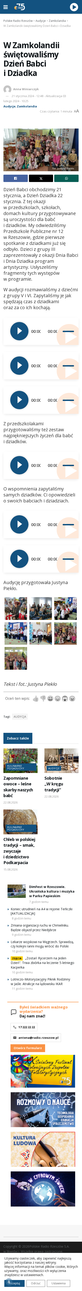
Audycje (9, 106)
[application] (41, 331)
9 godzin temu (21, 935)
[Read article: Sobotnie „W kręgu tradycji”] (61, 760)
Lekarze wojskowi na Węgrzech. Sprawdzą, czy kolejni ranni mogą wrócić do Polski (42, 944)
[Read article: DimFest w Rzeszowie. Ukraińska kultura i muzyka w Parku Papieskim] (17, 891)
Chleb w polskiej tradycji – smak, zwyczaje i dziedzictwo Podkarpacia (19, 851)
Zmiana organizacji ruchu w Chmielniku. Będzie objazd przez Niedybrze (40, 927)
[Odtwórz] (19, 331)
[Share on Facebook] (15, 178)
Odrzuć (36, 1283)
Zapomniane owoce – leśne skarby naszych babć (18, 786)
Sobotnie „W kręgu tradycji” (53, 784)
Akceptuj (14, 1283)
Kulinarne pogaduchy (15, 767)
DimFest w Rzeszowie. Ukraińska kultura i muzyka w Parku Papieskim (51, 891)
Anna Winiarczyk (26, 89)
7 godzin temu (39, 902)
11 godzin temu (22, 988)
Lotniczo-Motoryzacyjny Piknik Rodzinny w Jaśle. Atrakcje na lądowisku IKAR (40, 981)
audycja (20, 717)
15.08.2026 (10, 869)
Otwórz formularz (28, 1048)
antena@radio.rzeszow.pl (38, 1038)
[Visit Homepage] (19, 6)
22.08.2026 (10, 802)
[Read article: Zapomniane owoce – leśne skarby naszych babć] (20, 760)
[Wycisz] (61, 331)
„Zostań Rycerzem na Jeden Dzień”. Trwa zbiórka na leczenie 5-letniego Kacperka (42, 962)
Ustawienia (58, 1283)
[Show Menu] (5, 7)
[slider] (67, 331)
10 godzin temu (22, 951)
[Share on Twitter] (41, 178)
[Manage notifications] (9, 1282)
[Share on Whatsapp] (66, 178)
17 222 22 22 (26, 1027)
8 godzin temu (21, 918)
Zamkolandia (27, 106)
